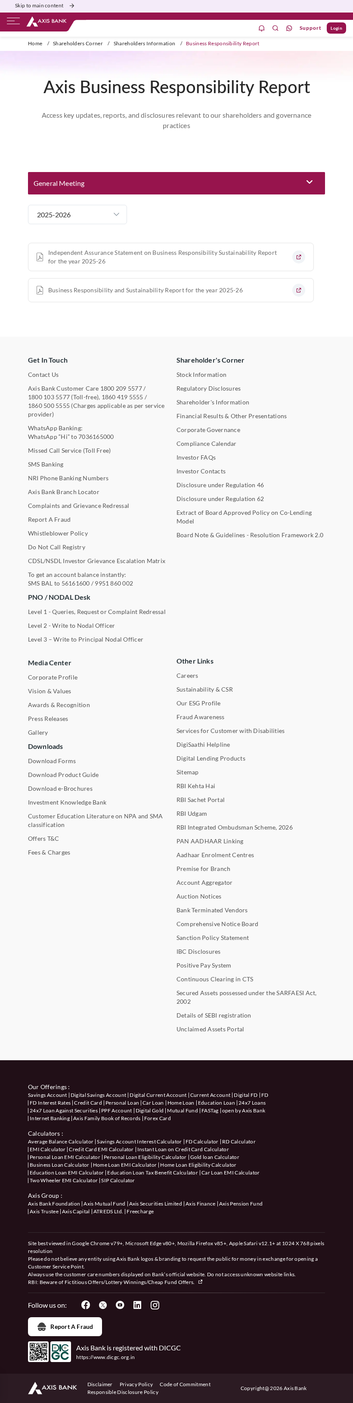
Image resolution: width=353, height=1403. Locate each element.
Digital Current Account (158, 1095)
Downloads (45, 746)
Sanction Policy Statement (212, 937)
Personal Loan (122, 1102)
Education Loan (216, 1102)
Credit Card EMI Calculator (101, 1149)
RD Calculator (239, 1141)
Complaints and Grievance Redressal (78, 505)
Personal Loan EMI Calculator (65, 1157)
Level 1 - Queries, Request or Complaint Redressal (97, 611)
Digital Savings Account (98, 1095)
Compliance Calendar (206, 443)
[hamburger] (13, 23)
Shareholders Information (145, 43)
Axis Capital (76, 1211)
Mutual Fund (182, 1110)
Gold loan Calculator (214, 1157)
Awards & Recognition (59, 704)
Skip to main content (39, 5)
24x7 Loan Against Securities (64, 1110)
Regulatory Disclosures (208, 388)
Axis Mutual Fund (104, 1203)
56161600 (76, 583)
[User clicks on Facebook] (86, 1305)
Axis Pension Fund (241, 1203)
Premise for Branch (203, 868)
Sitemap (187, 772)
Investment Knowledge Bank (67, 802)
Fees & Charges (49, 852)
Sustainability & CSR (204, 689)
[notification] (261, 28)
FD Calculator (202, 1141)
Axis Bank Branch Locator (63, 491)
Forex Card (157, 1118)
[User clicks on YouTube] (120, 1305)
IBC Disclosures (198, 951)
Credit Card (88, 1102)
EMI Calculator (47, 1149)
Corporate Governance (208, 429)
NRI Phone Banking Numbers (68, 478)
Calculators (44, 1133)
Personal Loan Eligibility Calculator (145, 1157)
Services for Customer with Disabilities (230, 730)
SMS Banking (46, 464)
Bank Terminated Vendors (212, 910)
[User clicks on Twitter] (103, 1305)
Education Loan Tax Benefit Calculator (152, 1172)
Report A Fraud (49, 519)
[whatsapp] (289, 28)
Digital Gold (150, 1110)
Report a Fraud (71, 1326)
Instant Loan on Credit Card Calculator (183, 1149)
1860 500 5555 (49, 405)
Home (35, 43)
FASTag (210, 1110)
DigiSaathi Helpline (203, 744)
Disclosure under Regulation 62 (220, 498)
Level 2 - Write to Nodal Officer (71, 625)
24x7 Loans (252, 1102)
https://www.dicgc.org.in (105, 1357)
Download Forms (52, 760)
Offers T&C (43, 838)
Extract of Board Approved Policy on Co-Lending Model (244, 517)
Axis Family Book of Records (107, 1118)
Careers (187, 675)
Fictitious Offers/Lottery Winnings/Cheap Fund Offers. (130, 1282)
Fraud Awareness (200, 716)
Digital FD (245, 1095)
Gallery (38, 732)
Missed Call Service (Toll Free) (69, 450)
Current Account (210, 1095)
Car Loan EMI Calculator (230, 1172)
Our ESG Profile (198, 703)
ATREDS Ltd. (108, 1211)
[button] (176, 183)
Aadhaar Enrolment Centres (215, 854)
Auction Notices (199, 896)
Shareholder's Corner (210, 360)
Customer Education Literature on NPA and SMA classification (95, 820)
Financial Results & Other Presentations (231, 416)
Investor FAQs (196, 457)
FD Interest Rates (50, 1102)
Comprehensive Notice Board (217, 923)
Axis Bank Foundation (54, 1203)
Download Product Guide (63, 774)
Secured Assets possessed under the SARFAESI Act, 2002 (246, 997)
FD (265, 1095)
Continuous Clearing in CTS (214, 979)
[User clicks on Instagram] (154, 1305)
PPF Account (116, 1110)
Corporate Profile (52, 677)
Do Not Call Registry (56, 547)
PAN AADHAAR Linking (210, 841)
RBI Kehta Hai (195, 785)
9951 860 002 (114, 583)
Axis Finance (201, 1203)
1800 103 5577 (49, 397)
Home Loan (181, 1102)
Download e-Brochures (60, 788)
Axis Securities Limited (155, 1203)
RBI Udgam (191, 813)
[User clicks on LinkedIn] (137, 1305)
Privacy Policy (136, 1384)
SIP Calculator (118, 1180)
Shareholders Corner (78, 43)
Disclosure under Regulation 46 (220, 485)
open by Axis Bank (243, 1110)
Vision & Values (49, 691)
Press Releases (48, 718)
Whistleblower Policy (58, 533)
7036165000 (96, 436)
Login (336, 28)
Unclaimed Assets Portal (210, 1029)
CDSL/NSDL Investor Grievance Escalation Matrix (96, 560)
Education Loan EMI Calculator (67, 1172)
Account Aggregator (204, 882)
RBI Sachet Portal (200, 799)
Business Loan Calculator (60, 1165)
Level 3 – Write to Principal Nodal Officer (85, 639)
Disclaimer (100, 1384)
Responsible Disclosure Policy (122, 1392)
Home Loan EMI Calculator (125, 1165)
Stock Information (201, 374)
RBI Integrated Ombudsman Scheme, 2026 (234, 827)
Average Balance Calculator (60, 1141)
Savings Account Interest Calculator (139, 1141)
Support (311, 28)
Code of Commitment (185, 1384)
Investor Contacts (201, 471)
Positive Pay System (204, 965)
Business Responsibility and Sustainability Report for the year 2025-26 (145, 290)
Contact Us (43, 374)
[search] (275, 28)
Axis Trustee (44, 1211)
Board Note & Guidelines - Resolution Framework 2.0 (249, 535)
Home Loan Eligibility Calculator (198, 1165)
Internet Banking (50, 1118)
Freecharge (140, 1211)
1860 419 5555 (122, 397)
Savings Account (47, 1095)
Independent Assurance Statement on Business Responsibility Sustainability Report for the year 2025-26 (162, 257)
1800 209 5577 (121, 388)
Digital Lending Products (210, 758)
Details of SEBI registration (213, 1015)
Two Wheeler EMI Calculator (64, 1180)
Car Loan (153, 1102)
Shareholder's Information (212, 402)
